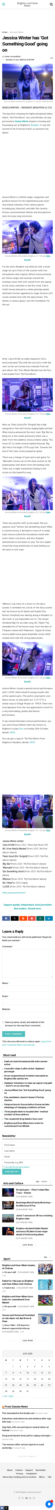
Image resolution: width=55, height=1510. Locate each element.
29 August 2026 (25, 1197)
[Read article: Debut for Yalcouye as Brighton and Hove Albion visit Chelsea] (45, 1284)
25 (35, 1385)
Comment (8, 946)
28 (6, 1391)
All (37, 1182)
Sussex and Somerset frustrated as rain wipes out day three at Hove (18, 1318)
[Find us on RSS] (30, 1498)
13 (49, 1373)
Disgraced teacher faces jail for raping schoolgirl (26, 1435)
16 (20, 1379)
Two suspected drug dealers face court (23, 1119)
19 (42, 1379)
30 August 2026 (26, 1272)
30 (20, 1391)
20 (49, 1379)
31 (28, 1391)
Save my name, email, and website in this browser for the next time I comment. (24, 1024)
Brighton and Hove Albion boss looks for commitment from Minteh (17, 1299)
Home (4, 32)
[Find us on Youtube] (26, 1498)
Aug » (11, 1396)
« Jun (4, 1396)
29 (13, 1391)
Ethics (42, 1477)
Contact (18, 1470)
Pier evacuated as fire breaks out (18, 1413)
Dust (21, 728)
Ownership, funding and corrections (19, 1477)
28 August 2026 (25, 1209)
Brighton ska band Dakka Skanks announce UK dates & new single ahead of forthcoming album (32, 1231)
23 (20, 1385)
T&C (50, 1477)
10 (28, 1373)
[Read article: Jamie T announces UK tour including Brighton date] (8, 1218)
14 (6, 1379)
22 (13, 1385)
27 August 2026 (25, 1222)
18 (35, 1379)
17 (28, 1379)
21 (6, 1385)
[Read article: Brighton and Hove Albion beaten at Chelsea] (45, 1269)
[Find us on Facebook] (19, 1498)
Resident (35, 125)
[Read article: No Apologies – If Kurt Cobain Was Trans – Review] (8, 1192)
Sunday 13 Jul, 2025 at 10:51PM (20, 60)
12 (42, 1373)
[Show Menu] (3, 4)
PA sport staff (10, 1272)
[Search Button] (51, 4)
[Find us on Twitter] (22, 1498)
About (9, 1470)
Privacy (19, 1474)
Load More (27, 1245)
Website (6, 1009)
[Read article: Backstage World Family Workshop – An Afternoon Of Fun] (8, 1205)
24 (28, 1385)
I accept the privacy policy (17, 1167)
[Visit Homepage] (27, 4)
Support (29, 1470)
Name (6, 983)
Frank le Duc (10, 1288)
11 (35, 1373)
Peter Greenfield (12, 56)
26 (42, 1385)
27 (49, 1385)
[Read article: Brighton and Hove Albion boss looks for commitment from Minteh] (45, 1300)
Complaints (31, 1474)
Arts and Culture (17, 32)
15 (13, 1379)
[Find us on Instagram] (34, 1498)
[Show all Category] (50, 1181)
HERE (12, 732)
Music (44, 1182)
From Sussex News (16, 1406)
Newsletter (41, 1470)
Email (6, 996)
